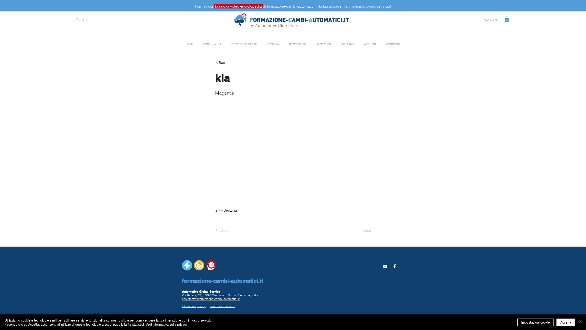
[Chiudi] (580, 322)
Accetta (565, 322)
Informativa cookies (222, 306)
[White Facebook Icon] (394, 266)
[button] (507, 19)
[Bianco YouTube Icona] (385, 266)
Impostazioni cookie (535, 322)
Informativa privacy (194, 306)
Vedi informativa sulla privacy (166, 324)
